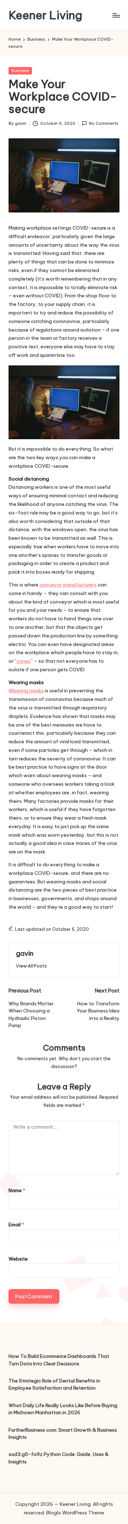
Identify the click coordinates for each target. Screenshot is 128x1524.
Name (17, 1190)
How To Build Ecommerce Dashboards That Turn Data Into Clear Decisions (59, 1359)
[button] (31, 966)
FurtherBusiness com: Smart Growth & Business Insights (63, 1433)
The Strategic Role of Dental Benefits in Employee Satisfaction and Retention (54, 1384)
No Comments (103, 123)
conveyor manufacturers (68, 584)
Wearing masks (26, 690)
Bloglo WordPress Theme (75, 1512)
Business (20, 70)
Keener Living (45, 15)
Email (16, 1224)
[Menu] (115, 15)
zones (23, 661)
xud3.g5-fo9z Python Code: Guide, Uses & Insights (58, 1457)
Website (18, 1259)
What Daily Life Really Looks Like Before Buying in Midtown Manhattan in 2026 (63, 1409)
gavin (24, 953)
